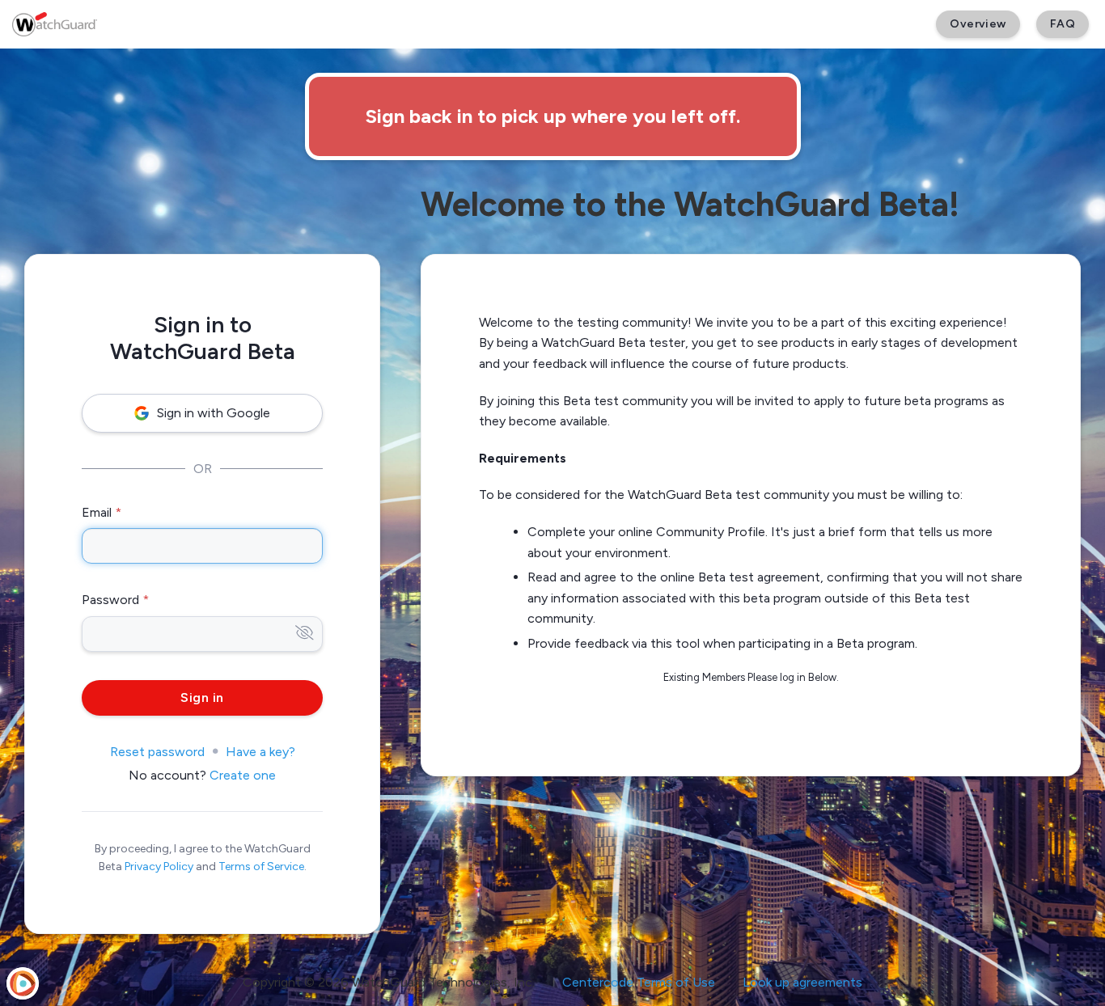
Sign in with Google (213, 413)
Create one (243, 775)
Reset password (157, 751)
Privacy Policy (159, 866)
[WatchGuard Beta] (54, 24)
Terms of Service (261, 866)
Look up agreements (802, 982)
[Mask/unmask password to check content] (304, 633)
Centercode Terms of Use (638, 982)
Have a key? (260, 751)
